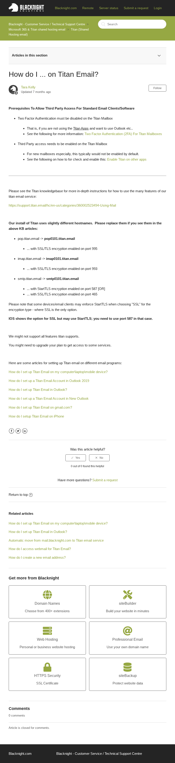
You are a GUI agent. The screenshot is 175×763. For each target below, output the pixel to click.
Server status (108, 8)
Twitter (18, 431)
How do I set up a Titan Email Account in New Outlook (49, 398)
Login (158, 8)
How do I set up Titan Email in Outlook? (38, 390)
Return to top (18, 495)
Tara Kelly (28, 87)
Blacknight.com (66, 8)
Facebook (11, 431)
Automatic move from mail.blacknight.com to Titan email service (56, 540)
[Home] (26, 10)
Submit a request (136, 8)
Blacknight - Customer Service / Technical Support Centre (47, 24)
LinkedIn (25, 431)
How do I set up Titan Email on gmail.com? (40, 407)
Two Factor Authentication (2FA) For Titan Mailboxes (123, 134)
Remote (88, 8)
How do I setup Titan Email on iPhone (36, 416)
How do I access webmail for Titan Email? (40, 549)
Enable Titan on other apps (127, 159)
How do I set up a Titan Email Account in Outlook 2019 (49, 381)
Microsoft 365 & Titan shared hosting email (37, 29)
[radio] (75, 457)
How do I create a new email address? (37, 557)
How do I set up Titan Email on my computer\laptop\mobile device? (58, 372)
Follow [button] (157, 88)
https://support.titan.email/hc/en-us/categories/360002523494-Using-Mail (62, 205)
